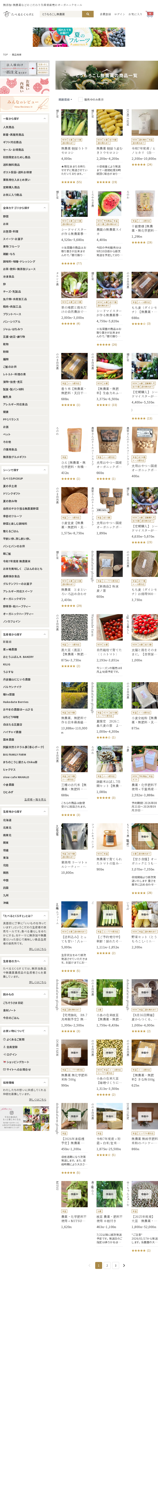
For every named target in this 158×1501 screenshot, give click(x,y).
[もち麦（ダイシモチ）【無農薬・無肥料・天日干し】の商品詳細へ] (142, 299)
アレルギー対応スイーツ (17, 591)
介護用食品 (10, 449)
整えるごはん (11, 531)
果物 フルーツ (11, 246)
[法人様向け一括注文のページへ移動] (24, 68)
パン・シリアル (11, 321)
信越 (6, 850)
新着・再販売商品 (13, 134)
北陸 (6, 865)
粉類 (6, 352)
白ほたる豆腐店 (12, 724)
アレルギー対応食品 (15, 404)
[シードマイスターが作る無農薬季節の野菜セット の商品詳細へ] (71, 227)
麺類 (6, 359)
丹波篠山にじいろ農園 (17, 679)
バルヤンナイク (12, 687)
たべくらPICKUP (13, 478)
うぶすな (8, 672)
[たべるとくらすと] (18, 14)
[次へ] (124, 1265)
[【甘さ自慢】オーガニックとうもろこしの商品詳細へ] (142, 859)
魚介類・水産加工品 (15, 299)
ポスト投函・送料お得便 (17, 172)
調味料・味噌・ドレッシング (19, 261)
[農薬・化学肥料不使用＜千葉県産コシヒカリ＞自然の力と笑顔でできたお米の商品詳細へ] (142, 780)
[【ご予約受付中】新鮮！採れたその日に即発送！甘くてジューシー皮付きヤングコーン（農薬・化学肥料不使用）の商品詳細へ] (107, 928)
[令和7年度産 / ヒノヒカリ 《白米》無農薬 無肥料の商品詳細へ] (142, 138)
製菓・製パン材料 (13, 389)
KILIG (6, 664)
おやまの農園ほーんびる (18, 709)
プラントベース (12, 314)
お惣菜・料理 (10, 231)
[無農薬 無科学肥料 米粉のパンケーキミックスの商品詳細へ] (142, 1127)
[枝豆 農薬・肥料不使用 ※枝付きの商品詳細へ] (107, 1214)
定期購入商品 (11, 187)
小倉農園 (8, 784)
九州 (6, 895)
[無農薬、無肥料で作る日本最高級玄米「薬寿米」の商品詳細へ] (71, 708)
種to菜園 (9, 694)
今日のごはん (11, 1018)
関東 (6, 842)
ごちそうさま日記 (13, 1003)
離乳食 (7, 397)
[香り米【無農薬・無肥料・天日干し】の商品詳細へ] (71, 380)
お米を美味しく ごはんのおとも (22, 569)
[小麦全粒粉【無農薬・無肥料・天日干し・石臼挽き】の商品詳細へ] (142, 706)
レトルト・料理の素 (14, 374)
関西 (6, 873)
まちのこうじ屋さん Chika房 (20, 762)
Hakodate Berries (16, 702)
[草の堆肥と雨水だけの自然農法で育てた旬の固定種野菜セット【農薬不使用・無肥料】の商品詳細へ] (71, 299)
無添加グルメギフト (15, 457)
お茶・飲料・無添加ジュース (19, 269)
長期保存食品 (11, 576)
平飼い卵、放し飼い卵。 (17, 538)
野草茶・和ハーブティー (17, 606)
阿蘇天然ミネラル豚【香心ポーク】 (23, 747)
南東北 (7, 835)
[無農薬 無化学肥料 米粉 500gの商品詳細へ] (71, 1064)
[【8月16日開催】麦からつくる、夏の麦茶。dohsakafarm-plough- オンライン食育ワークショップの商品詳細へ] (142, 1006)
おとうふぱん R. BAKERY (18, 657)
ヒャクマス (9, 769)
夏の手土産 (10, 486)
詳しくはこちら (37, 949)
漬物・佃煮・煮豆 (13, 382)
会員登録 (105, 14)
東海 (6, 858)
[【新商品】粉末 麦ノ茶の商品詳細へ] (107, 575)
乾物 (6, 344)
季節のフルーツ (12, 516)
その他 (7, 442)
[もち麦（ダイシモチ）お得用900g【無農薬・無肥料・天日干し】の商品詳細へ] (142, 576)
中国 (6, 880)
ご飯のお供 (10, 367)
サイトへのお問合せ (19, 1069)
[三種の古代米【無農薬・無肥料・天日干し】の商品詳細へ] (71, 781)
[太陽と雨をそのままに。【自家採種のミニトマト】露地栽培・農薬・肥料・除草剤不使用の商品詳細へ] (142, 638)
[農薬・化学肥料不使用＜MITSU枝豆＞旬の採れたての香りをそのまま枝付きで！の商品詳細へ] (71, 1205)
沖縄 (6, 903)
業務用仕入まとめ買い (16, 180)
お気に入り (135, 14)
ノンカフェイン (11, 621)
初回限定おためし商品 (16, 157)
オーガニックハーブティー (18, 614)
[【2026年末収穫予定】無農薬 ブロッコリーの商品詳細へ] (71, 1139)
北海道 (7, 820)
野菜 (6, 216)
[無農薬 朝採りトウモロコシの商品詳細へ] (71, 146)
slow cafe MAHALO (16, 777)
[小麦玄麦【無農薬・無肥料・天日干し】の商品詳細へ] (71, 511)
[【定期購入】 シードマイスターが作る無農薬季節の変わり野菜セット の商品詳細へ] (142, 516)
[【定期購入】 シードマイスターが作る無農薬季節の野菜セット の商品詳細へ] (142, 387)
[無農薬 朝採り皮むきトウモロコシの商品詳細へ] (107, 146)
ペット (7, 434)
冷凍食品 (8, 276)
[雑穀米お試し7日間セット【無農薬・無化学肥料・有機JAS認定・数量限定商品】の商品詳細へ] (107, 773)
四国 (6, 888)
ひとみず (8, 792)
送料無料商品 (11, 165)
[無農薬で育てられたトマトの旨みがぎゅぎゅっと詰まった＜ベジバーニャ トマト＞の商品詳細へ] (107, 847)
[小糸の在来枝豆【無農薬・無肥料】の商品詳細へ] (107, 1003)
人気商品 (8, 127)
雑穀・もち (9, 254)
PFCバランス (11, 419)
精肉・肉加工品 (12, 306)
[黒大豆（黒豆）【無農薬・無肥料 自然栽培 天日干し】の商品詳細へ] (71, 641)
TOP (5, 54)
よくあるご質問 (15, 1039)
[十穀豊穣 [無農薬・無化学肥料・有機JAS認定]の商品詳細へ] (142, 217)
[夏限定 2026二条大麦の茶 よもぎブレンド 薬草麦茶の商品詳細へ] (107, 711)
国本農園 (8, 739)
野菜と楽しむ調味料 (15, 523)
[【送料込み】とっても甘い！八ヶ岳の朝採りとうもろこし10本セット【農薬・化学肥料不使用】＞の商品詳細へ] (71, 937)
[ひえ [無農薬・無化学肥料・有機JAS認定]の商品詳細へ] (71, 454)
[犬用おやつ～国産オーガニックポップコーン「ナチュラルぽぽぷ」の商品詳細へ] (107, 454)
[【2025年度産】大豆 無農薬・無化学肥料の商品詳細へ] (142, 1217)
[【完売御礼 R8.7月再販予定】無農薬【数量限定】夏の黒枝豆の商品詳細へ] (71, 1006)
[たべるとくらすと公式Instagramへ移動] (24, 1118)
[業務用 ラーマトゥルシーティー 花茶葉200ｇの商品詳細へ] (71, 849)
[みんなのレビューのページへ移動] (24, 104)
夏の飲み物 (10, 501)
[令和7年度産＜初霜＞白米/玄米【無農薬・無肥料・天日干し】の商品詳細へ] (107, 1130)
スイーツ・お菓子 (13, 239)
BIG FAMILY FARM (14, 754)
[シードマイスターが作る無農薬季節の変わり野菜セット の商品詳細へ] (107, 309)
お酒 (6, 427)
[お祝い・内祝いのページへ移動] (24, 86)
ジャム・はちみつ (13, 329)
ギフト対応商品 (12, 142)
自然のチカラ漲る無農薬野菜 (21, 508)
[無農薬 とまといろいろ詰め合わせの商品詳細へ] (71, 579)
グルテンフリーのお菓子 (17, 584)
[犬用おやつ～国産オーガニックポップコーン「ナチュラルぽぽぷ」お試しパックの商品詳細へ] (142, 452)
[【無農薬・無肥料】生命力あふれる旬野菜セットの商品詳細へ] (107, 380)
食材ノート (9, 1010)
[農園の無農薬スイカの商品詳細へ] (107, 224)
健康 (6, 412)
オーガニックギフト (14, 599)
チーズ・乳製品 (12, 291)
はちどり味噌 (11, 717)
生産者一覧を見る (35, 799)
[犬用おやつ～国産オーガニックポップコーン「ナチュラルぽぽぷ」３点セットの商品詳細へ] (107, 511)
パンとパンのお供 (14, 546)
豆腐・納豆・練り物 (14, 336)
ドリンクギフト (11, 493)
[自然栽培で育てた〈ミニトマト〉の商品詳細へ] (107, 645)
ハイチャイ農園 (12, 732)
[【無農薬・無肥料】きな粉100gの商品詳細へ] (142, 1064)
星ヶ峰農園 (10, 649)
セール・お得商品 (13, 150)
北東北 (7, 827)
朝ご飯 (7, 554)
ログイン (119, 14)
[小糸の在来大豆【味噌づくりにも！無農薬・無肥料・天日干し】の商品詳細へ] (107, 1068)
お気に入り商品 (12, 195)
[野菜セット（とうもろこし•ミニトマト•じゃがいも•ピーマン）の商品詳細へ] (142, 925)
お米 (6, 224)
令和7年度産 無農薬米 (16, 561)
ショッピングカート (18, 1062)
